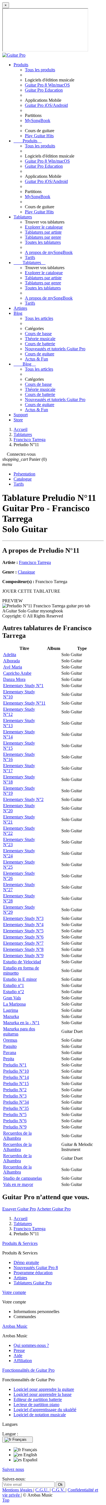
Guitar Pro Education (44, 90)
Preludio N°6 (15, 1120)
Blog (18, 313)
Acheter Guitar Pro (54, 1209)
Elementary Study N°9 (23, 955)
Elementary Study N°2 (23, 799)
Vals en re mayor (18, 1184)
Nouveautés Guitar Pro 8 (36, 1267)
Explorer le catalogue (44, 227)
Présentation (24, 474)
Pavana (9, 1052)
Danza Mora (14, 679)
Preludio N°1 (15, 1065)
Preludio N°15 (16, 1083)
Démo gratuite (26, 1262)
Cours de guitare (39, 353)
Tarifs (30, 257)
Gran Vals (12, 997)
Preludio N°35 (16, 1108)
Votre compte (14, 1292)
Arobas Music (14, 1326)
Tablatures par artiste (43, 232)
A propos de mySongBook (49, 252)
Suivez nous (13, 1469)
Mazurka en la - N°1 (21, 1022)
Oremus (10, 1040)
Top (5, 1500)
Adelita (9, 654)
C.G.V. (59, 1490)
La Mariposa (14, 1004)
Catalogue (23, 479)
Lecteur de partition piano (36, 1404)
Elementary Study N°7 (23, 943)
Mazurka (11, 1016)
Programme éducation (33, 1272)
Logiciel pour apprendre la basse (43, 1394)
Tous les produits (40, 69)
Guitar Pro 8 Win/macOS (47, 85)
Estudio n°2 (13, 991)
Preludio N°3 (15, 1096)
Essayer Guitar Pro (19, 1209)
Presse (19, 1350)
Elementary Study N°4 (23, 924)
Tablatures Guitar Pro (33, 1282)
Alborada (11, 660)
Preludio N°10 (16, 1071)
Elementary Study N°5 (23, 930)
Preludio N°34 (16, 1102)
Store (18, 419)
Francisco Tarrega (35, 562)
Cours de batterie (40, 343)
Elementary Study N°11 (24, 703)
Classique (26, 572)
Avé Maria (12, 667)
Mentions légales (17, 1490)
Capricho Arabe (17, 673)
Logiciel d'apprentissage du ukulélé (45, 1409)
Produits (21, 64)
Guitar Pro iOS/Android (46, 105)
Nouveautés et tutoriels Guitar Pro (55, 348)
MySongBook (37, 120)
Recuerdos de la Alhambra (17, 1136)
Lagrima (10, 1010)
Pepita (8, 1058)
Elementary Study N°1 (23, 685)
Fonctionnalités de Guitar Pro (28, 1370)
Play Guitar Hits (39, 135)
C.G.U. (42, 1490)
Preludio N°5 (15, 1114)
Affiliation (23, 1360)
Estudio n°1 (13, 985)
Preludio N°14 (16, 1077)
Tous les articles (39, 318)
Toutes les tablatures (43, 242)
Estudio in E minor (20, 979)
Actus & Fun (36, 359)
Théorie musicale (40, 338)
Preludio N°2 (15, 1089)
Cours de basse (38, 333)
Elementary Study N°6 (23, 937)
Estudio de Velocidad (22, 961)
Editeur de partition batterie (38, 1399)
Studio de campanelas (22, 1178)
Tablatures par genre (43, 237)
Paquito (10, 1046)
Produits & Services (20, 1243)
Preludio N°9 (15, 1127)
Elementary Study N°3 (23, 918)
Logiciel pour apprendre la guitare (44, 1389)
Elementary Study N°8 (23, 949)
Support (21, 414)
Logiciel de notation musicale (40, 1414)
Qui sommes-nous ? (31, 1345)
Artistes (20, 308)
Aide (18, 1355)
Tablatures (23, 216)
